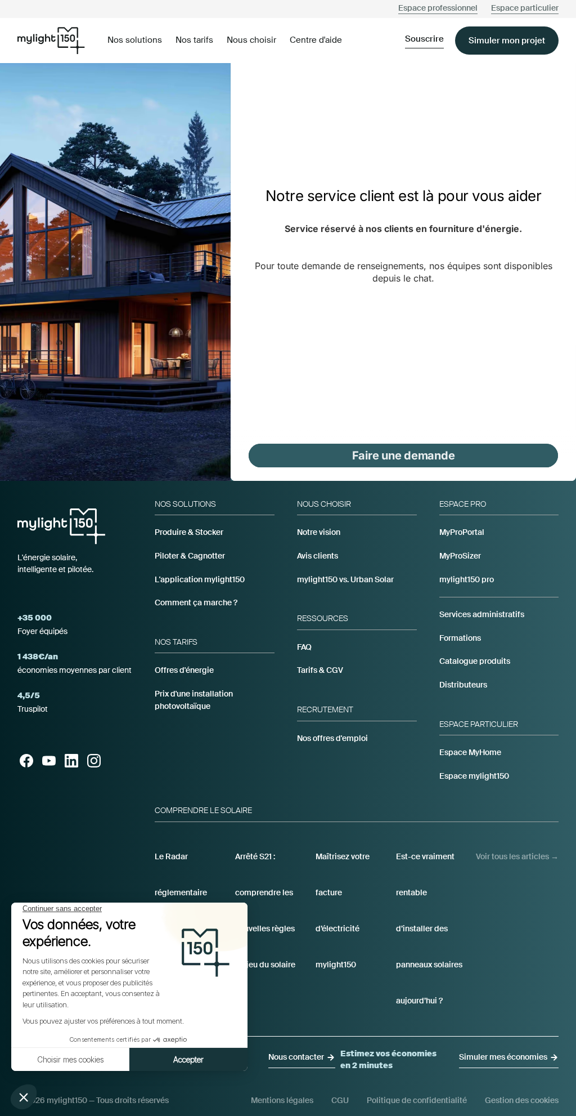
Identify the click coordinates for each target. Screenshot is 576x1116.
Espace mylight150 (474, 776)
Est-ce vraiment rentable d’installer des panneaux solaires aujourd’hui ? (429, 928)
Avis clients (317, 556)
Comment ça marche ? (196, 602)
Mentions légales (282, 1100)
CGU (340, 1100)
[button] (134, 40)
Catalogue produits (474, 661)
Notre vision (318, 532)
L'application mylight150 (200, 579)
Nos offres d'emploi (332, 738)
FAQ (304, 647)
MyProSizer (460, 556)
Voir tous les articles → (517, 856)
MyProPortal (461, 532)
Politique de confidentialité (417, 1100)
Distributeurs (463, 685)
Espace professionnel (438, 8)
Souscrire (424, 38)
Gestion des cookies (522, 1100)
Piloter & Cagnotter (190, 556)
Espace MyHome (470, 752)
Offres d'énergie (184, 670)
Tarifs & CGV (320, 670)
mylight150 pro (466, 579)
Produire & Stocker (189, 532)
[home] (51, 40)
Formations (460, 638)
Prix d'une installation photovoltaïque (194, 700)
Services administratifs (481, 614)
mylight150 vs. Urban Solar (345, 579)
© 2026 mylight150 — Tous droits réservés (93, 1100)
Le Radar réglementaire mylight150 (181, 892)
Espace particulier (525, 8)
